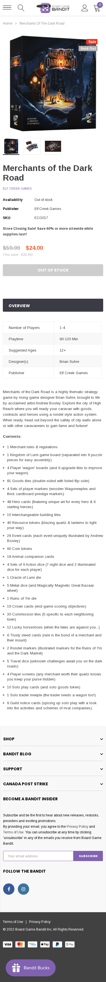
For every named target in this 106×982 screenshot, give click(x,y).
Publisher (11, 209)
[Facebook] (8, 889)
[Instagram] (23, 889)
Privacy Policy (77, 827)
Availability (13, 200)
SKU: (7, 218)
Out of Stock (53, 270)
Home (7, 23)
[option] (53, 83)
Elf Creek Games (17, 188)
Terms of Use (13, 832)
